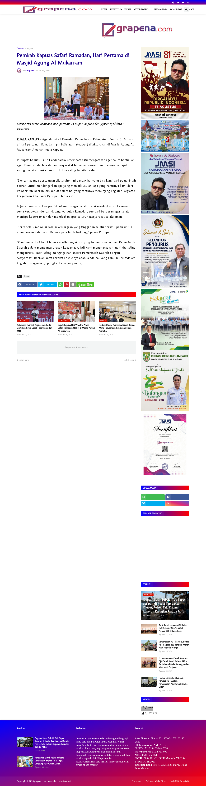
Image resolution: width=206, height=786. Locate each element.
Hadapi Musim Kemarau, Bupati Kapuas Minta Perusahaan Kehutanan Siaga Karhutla (117, 328)
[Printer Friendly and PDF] (85, 284)
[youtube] (183, 2)
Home (104, 9)
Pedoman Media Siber (156, 781)
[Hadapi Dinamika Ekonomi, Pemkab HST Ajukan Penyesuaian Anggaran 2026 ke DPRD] (149, 682)
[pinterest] (188, 2)
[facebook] (173, 2)
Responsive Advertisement (76, 347)
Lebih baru (24, 360)
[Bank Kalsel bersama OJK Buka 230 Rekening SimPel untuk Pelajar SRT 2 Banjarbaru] (149, 629)
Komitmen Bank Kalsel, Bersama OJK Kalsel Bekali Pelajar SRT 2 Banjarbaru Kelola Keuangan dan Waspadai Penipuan (174, 663)
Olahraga (176, 9)
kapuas (30, 48)
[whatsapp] (153, 497)
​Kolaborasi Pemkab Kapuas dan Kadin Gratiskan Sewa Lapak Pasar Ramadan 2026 (34, 328)
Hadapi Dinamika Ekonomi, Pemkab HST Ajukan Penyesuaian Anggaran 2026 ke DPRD (173, 682)
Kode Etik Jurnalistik (179, 781)
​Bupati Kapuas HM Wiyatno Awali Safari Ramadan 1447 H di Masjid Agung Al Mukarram (76, 328)
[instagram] (177, 503)
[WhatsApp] (60, 284)
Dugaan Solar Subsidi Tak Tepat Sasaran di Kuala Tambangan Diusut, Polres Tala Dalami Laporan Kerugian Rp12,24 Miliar (52, 742)
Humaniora (161, 9)
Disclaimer (137, 781)
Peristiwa (116, 9)
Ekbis (127, 9)
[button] (186, 9)
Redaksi (189, 9)
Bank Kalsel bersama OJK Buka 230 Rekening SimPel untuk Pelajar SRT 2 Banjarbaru (173, 628)
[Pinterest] (66, 284)
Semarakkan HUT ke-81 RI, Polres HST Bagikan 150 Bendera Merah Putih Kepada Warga (174, 644)
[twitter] (178, 2)
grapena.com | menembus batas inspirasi (52, 781)
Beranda (20, 48)
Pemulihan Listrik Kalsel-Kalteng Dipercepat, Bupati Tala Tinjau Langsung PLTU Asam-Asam (49, 760)
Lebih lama (129, 360)
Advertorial (141, 9)
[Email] (73, 284)
